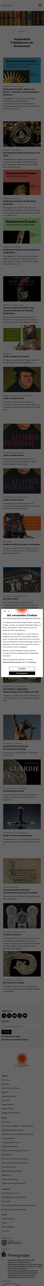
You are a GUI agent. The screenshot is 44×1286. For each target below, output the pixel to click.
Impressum (32, 662)
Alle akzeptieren (22, 673)
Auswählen (22, 669)
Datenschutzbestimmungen (12, 662)
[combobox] (6, 611)
